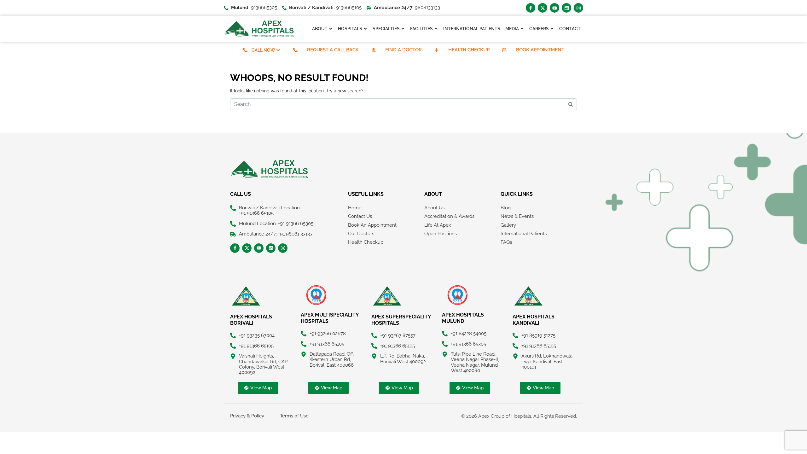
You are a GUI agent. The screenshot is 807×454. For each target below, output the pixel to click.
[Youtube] (554, 8)
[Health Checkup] (436, 50)
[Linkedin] (566, 8)
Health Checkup (469, 50)
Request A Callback (333, 50)
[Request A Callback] (295, 50)
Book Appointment (540, 50)
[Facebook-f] (530, 8)
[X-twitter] (542, 8)
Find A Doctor (403, 50)
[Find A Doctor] (373, 50)
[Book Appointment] (504, 50)
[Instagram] (578, 8)
